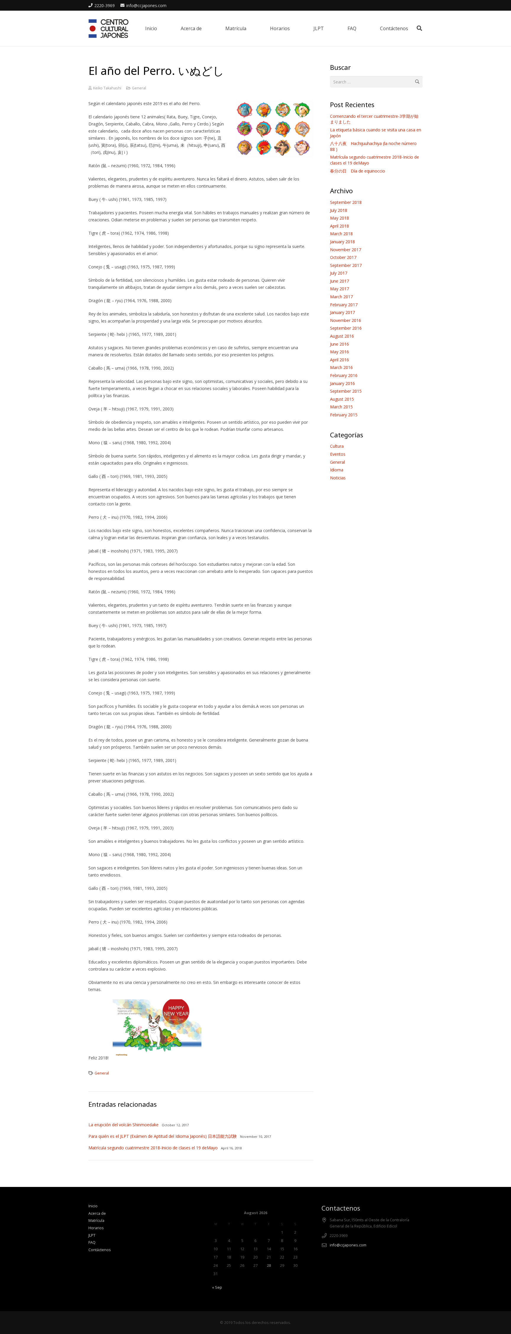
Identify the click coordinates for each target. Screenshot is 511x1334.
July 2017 (338, 273)
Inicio (93, 1206)
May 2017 (339, 288)
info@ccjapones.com (348, 1245)
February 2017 (344, 304)
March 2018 (341, 233)
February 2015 (344, 415)
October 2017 (343, 257)
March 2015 (341, 407)
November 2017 (345, 249)
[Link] (108, 28)
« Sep (217, 1287)
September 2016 (346, 328)
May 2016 (339, 352)
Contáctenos (99, 1249)
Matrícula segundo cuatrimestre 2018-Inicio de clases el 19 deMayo (153, 1148)
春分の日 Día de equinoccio (357, 171)
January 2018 (342, 241)
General (139, 88)
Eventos (337, 454)
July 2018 (338, 210)
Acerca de (97, 1213)
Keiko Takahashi (107, 88)
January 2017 (342, 312)
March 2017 (341, 296)
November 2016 (345, 320)
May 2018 (339, 218)
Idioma (336, 470)
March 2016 (341, 367)
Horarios (96, 1227)
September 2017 (346, 265)
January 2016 (342, 383)
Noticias (338, 478)
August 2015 (342, 399)
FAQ (92, 1242)
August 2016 (342, 336)
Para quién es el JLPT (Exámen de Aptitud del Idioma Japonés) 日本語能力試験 (162, 1136)
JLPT (92, 1235)
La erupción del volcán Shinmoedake (123, 1124)
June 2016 (339, 344)
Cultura (337, 446)
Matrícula (96, 1220)
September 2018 (346, 202)
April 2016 (339, 359)
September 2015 (346, 391)
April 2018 (339, 226)
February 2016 (344, 375)
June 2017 (339, 281)
